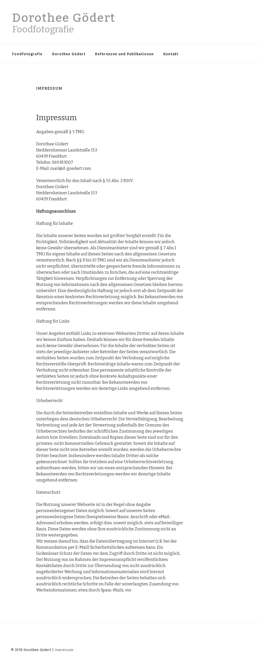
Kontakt (170, 54)
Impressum (64, 650)
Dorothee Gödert (64, 18)
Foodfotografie (27, 54)
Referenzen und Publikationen (124, 54)
